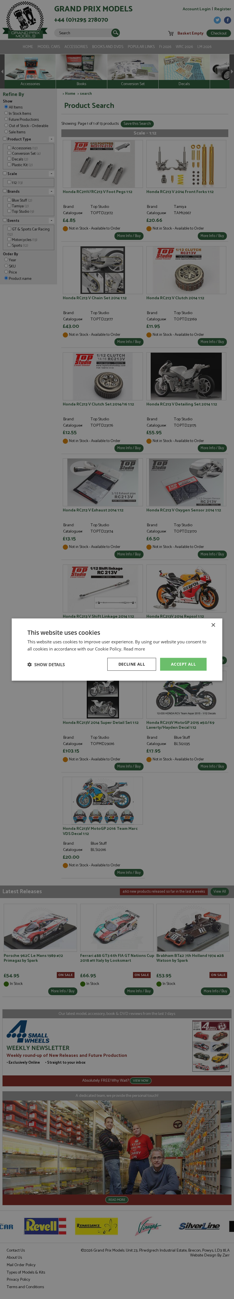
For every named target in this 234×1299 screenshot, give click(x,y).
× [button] (213, 625)
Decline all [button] (131, 664)
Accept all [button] (183, 664)
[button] (46, 664)
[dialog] (117, 649)
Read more (134, 648)
